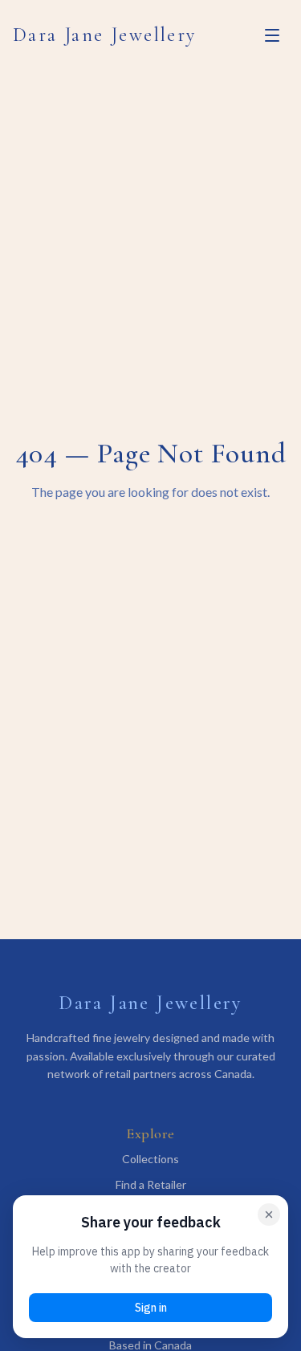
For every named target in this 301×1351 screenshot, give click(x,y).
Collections (150, 1159)
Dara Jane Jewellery (105, 35)
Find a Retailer (151, 1184)
